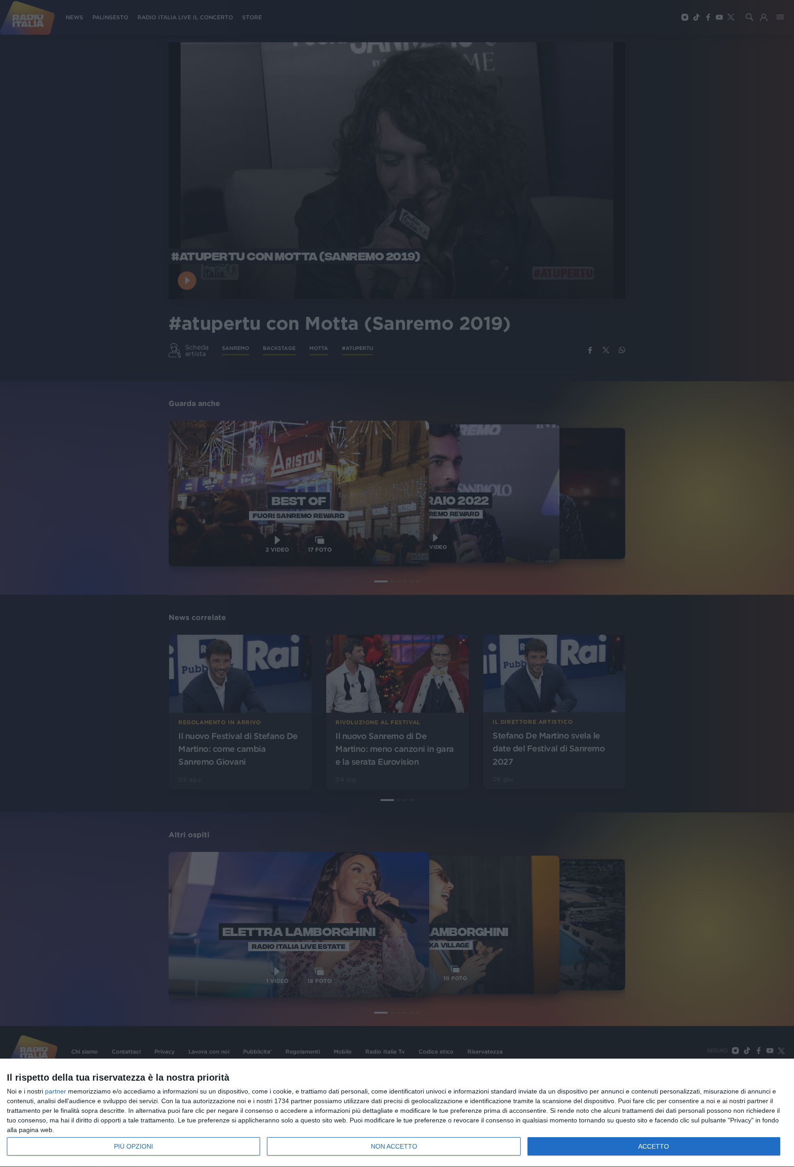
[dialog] (397, 1113)
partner (55, 1091)
